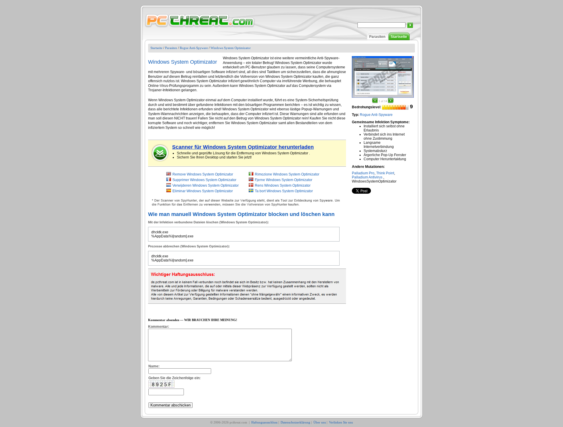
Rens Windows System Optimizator (283, 185)
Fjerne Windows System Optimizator (283, 180)
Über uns (319, 422)
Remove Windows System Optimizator (202, 174)
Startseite (399, 37)
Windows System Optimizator (231, 48)
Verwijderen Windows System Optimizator (205, 185)
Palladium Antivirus (367, 177)
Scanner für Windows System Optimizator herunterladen (243, 147)
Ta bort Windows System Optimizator (284, 191)
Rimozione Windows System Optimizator (287, 174)
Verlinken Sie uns (341, 422)
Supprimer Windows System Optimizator (204, 180)
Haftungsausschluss (264, 422)
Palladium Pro (363, 173)
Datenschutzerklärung (295, 422)
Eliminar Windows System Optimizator (202, 191)
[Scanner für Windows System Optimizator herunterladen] (160, 153)
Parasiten (377, 37)
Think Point (385, 173)
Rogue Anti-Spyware (194, 48)
